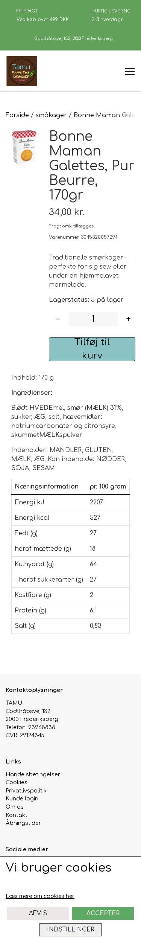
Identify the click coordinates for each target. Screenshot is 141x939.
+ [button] (128, 319)
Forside (17, 115)
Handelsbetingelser (33, 774)
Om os (15, 807)
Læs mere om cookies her (40, 896)
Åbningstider (23, 823)
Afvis (38, 913)
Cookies (16, 782)
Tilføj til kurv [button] (92, 349)
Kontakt (16, 815)
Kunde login (22, 798)
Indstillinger (70, 929)
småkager (51, 115)
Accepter (103, 913)
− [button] (57, 319)
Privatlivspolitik (26, 791)
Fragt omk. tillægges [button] (71, 226)
